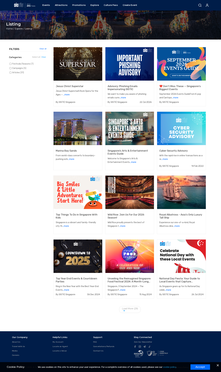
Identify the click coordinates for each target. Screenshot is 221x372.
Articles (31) (18, 72)
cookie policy (169, 367)
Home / (10, 28)
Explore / (19, 28)
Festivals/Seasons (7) (23, 64)
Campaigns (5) (19, 68)
